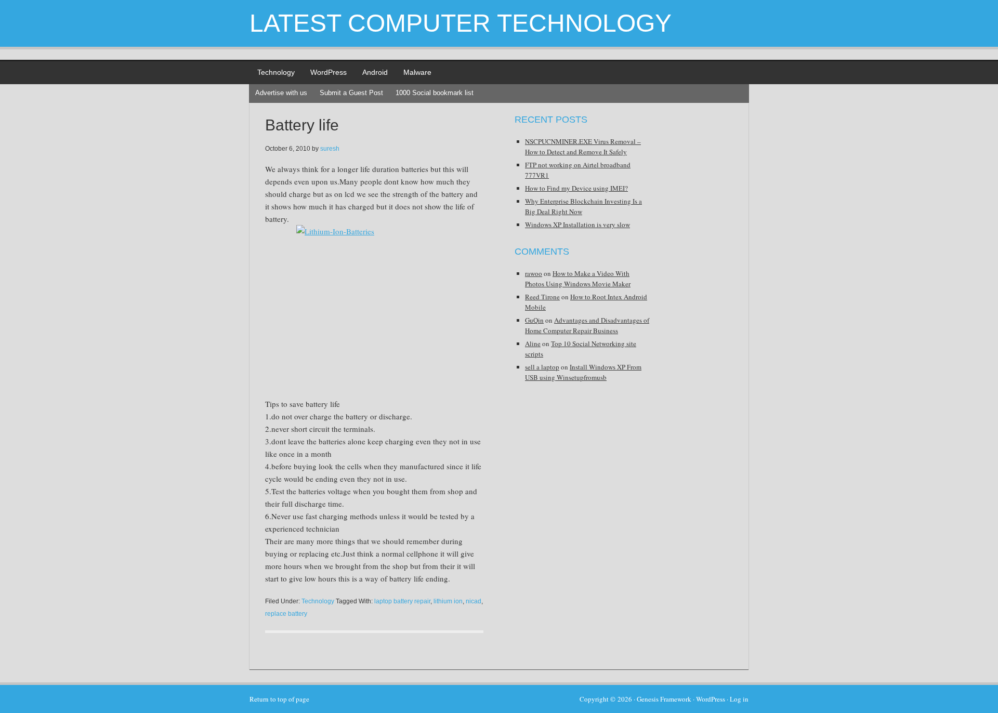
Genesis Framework (664, 699)
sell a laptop (542, 367)
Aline (533, 343)
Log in (739, 699)
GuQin (534, 320)
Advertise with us (281, 93)
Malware (417, 72)
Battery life (302, 125)
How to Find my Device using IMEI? (576, 188)
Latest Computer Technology (461, 23)
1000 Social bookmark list (435, 93)
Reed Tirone (542, 296)
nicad (473, 601)
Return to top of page (279, 699)
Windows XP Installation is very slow (577, 224)
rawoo (533, 273)
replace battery (286, 613)
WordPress (328, 72)
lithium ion (448, 601)
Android (375, 72)
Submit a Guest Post (351, 93)
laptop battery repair (402, 601)
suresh (329, 148)
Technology (276, 72)
